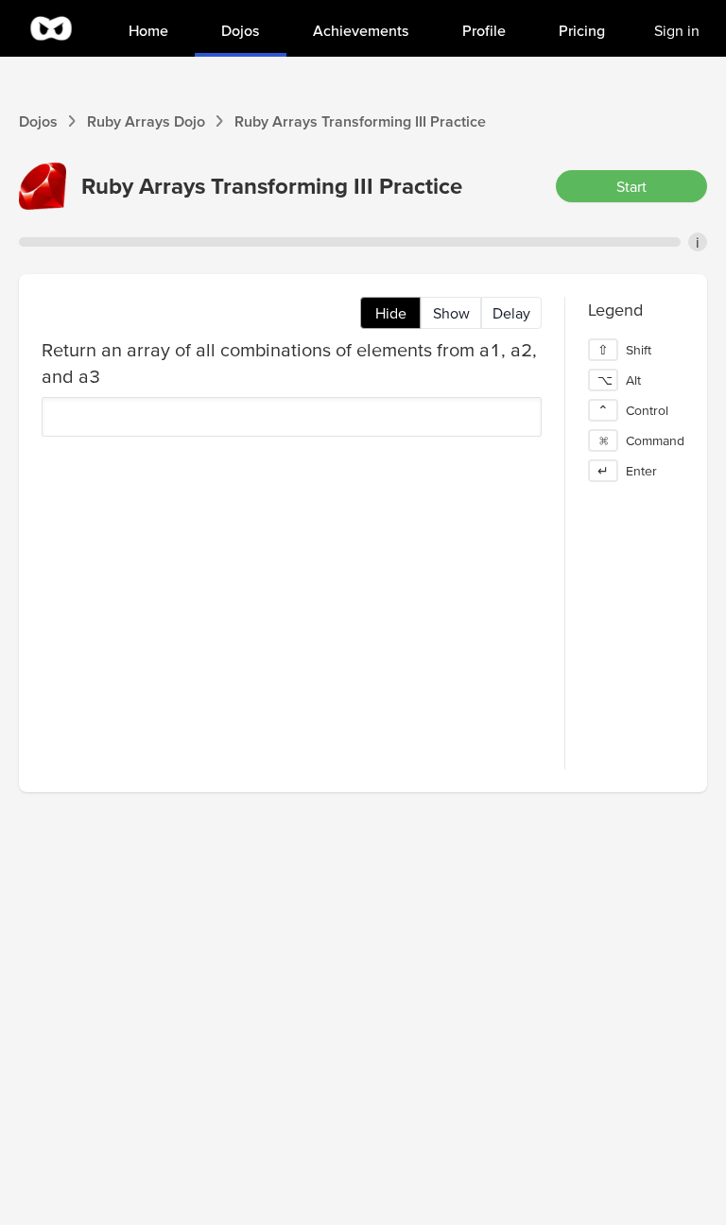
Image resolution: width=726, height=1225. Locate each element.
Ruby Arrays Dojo (146, 120)
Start (631, 186)
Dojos (38, 120)
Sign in (677, 30)
